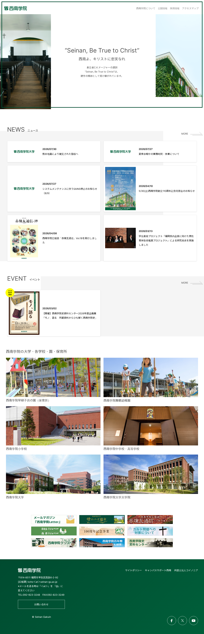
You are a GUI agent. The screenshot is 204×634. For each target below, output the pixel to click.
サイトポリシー (133, 570)
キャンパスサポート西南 (158, 570)
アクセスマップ (190, 8)
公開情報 (162, 8)
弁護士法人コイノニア (186, 570)
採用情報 (175, 8)
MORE (184, 133)
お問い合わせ (41, 604)
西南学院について (145, 8)
